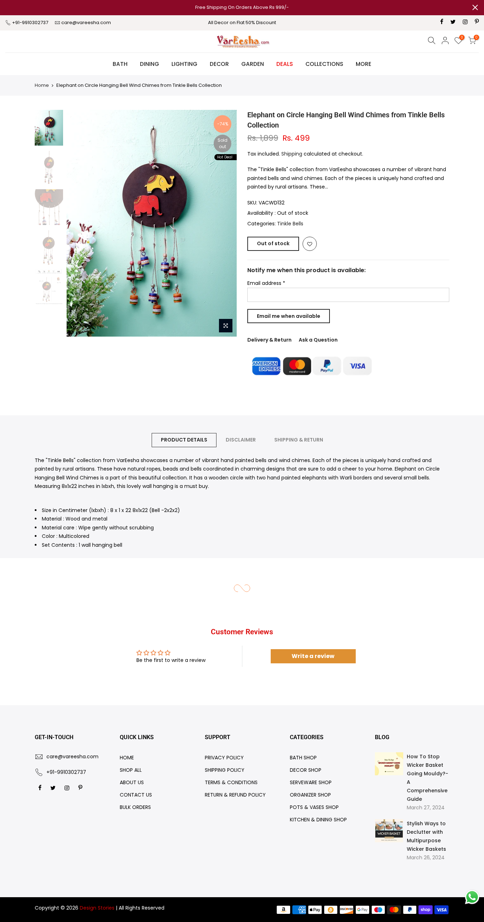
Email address (266, 283)
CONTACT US (136, 794)
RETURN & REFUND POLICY (235, 794)
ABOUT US (132, 782)
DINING (149, 64)
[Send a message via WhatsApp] (472, 897)
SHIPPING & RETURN (298, 439)
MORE (363, 64)
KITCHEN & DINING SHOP (318, 819)
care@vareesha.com (86, 22)
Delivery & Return (269, 339)
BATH (120, 64)
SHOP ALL (131, 770)
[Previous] (79, 223)
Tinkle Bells (290, 223)
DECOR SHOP (305, 770)
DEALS (284, 64)
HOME (127, 757)
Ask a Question (318, 339)
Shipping (291, 153)
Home (42, 85)
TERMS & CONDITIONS (231, 782)
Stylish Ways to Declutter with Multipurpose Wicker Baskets (426, 836)
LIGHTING (184, 64)
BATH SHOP (303, 757)
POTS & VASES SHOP (314, 807)
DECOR (219, 64)
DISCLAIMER (241, 439)
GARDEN (252, 64)
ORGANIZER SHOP (310, 794)
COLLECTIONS (324, 64)
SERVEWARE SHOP (311, 782)
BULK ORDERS (135, 807)
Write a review (313, 656)
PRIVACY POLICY (224, 757)
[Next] (224, 223)
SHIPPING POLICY (224, 770)
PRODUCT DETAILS (184, 439)
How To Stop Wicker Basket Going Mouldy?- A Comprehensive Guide (427, 778)
